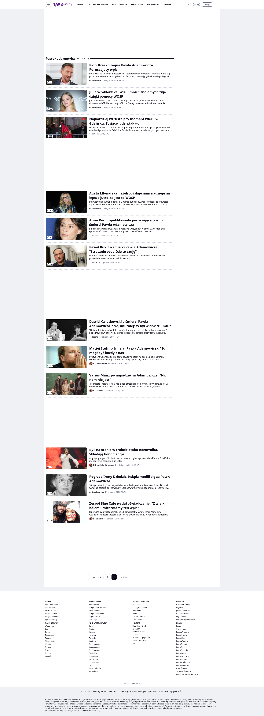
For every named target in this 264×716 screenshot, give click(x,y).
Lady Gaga (93, 619)
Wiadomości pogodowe (141, 637)
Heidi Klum (137, 610)
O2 (134, 643)
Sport (47, 629)
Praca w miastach (183, 662)
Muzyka (80, 4)
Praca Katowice (182, 659)
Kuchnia (92, 632)
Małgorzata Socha (52, 616)
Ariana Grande (50, 610)
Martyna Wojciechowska (185, 619)
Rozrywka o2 (93, 671)
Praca (47, 650)
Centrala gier (94, 662)
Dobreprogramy (95, 644)
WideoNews (153, 4)
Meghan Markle (51, 613)
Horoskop (92, 635)
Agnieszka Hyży (51, 619)
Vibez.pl (135, 634)
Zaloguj (207, 4)
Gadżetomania (94, 650)
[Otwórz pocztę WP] (188, 4)
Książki (91, 629)
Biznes (47, 632)
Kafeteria (92, 641)
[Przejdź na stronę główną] (48, 6)
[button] (196, 4)
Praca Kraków (181, 635)
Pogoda (48, 653)
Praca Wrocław (182, 641)
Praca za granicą (182, 665)
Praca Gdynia (181, 653)
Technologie (49, 635)
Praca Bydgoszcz (182, 656)
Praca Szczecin (182, 650)
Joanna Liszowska (183, 610)
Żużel (91, 665)
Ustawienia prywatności (170, 691)
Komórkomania (95, 647)
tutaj (98, 710)
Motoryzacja (50, 641)
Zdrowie (48, 647)
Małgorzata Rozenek (97, 613)
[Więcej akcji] (172, 64)
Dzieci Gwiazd (119, 4)
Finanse (48, 638)
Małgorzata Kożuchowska (98, 607)
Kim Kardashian (139, 616)
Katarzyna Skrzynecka (141, 607)
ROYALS (167, 4)
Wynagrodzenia (95, 668)
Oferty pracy (181, 629)
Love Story (137, 4)
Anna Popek (137, 619)
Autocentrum (94, 656)
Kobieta (48, 644)
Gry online (49, 656)
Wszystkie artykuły (140, 626)
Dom (91, 626)
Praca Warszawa (182, 632)
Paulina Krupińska (183, 604)
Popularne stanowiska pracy (187, 674)
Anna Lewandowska (52, 604)
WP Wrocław (93, 659)
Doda (135, 613)
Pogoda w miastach (140, 640)
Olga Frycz (180, 607)
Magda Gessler (95, 616)
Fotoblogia (93, 653)
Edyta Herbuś (181, 616)
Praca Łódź (180, 638)
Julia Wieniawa (50, 607)
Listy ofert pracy (182, 668)
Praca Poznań (181, 644)
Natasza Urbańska (183, 613)
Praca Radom (181, 647)
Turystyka (92, 638)
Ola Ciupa (136, 604)
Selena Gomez (94, 610)
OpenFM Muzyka (139, 631)
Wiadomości (49, 626)
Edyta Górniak (94, 604)
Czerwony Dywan (98, 4)
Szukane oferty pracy (184, 671)
